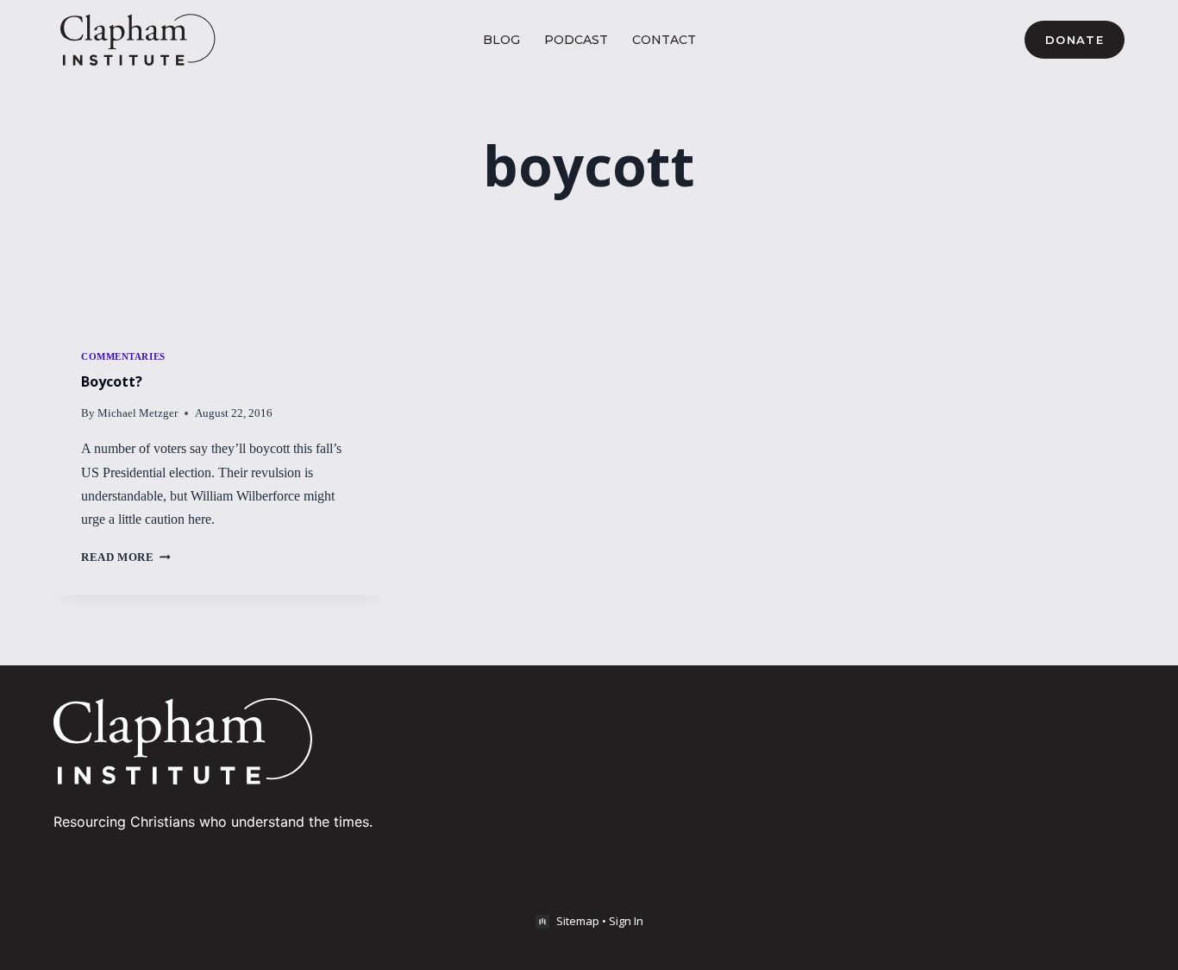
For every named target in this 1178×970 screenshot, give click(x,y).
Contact (664, 39)
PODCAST (576, 39)
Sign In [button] (626, 921)
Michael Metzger (137, 413)
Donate (1074, 40)
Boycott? (111, 381)
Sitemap (577, 921)
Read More (126, 557)
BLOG (501, 39)
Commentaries (123, 356)
